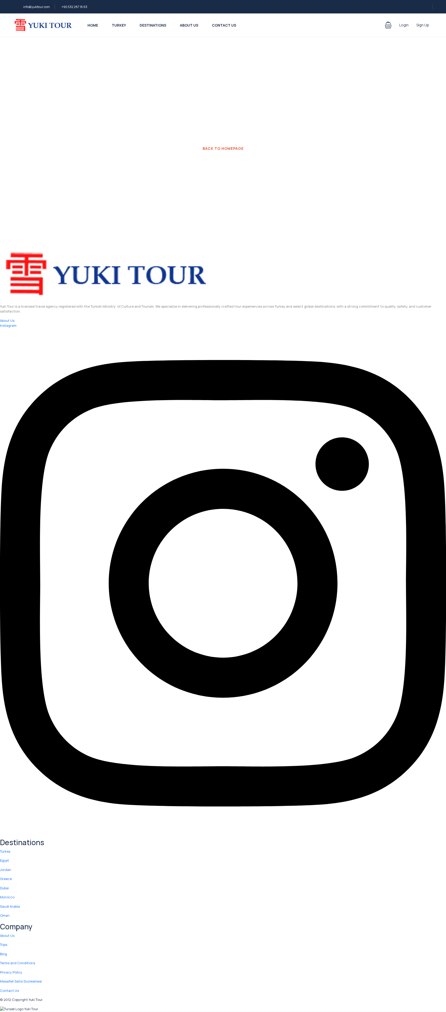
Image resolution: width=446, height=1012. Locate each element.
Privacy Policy (11, 972)
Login (404, 24)
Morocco (7, 897)
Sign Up (422, 24)
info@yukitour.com (36, 7)
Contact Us (224, 25)
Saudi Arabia (10, 906)
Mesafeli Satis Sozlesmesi (21, 981)
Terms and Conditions (17, 963)
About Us (189, 25)
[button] (388, 25)
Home (92, 25)
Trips (3, 944)
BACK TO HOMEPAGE (223, 148)
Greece (6, 878)
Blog (3, 954)
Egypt (4, 860)
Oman (5, 915)
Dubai (4, 888)
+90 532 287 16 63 (74, 7)
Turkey (119, 25)
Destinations (153, 25)
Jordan (5, 869)
